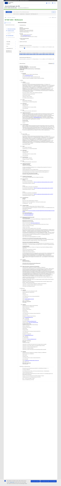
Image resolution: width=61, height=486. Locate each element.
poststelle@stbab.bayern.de (27, 35)
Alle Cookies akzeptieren (35, 481)
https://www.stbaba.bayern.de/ (31, 321)
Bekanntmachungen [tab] (8, 22)
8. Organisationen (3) (9, 48)
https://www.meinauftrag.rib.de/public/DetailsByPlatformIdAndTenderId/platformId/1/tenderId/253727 (38, 211)
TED (5, 17)
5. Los (7, 46)
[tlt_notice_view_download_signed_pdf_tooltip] (24, 48)
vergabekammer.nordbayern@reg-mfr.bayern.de (32, 360)
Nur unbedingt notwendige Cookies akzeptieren (48, 481)
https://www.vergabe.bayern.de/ (33, 322)
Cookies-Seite (12, 482)
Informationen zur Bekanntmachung (9, 51)
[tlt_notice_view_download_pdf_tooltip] (20, 54)
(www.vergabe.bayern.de (37, 117)
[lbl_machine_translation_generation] (30, 57)
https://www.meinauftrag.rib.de (29, 213)
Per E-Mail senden (10, 35)
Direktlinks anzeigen (11, 30)
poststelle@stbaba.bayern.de (29, 335)
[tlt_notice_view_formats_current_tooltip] (53, 63)
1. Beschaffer (8, 41)
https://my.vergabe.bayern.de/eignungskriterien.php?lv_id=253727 (43, 194)
